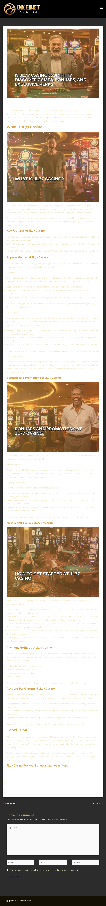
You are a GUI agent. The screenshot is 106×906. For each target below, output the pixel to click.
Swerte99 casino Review (17, 789)
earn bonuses (54, 455)
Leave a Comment (14, 103)
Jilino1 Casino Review (15, 792)
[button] (101, 8)
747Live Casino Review (16, 775)
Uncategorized (30, 103)
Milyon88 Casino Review (17, 778)
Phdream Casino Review (17, 771)
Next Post (97, 803)
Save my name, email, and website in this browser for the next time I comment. (44, 870)
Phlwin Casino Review (16, 782)
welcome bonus (71, 623)
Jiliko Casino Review (15, 785)
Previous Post (10, 803)
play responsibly (61, 694)
